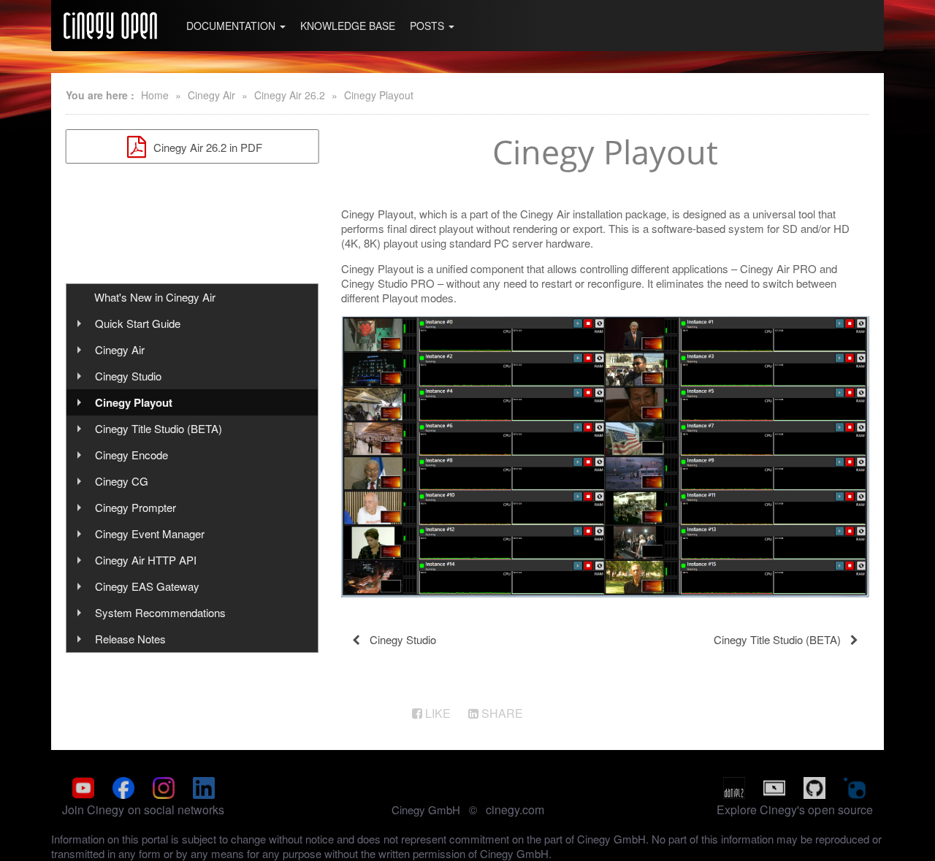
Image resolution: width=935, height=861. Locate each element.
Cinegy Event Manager (150, 533)
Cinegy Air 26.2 (289, 95)
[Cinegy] (110, 25)
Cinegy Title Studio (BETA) (158, 428)
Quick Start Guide (137, 323)
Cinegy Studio (128, 375)
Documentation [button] (232, 25)
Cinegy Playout (378, 95)
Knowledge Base (347, 25)
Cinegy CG (121, 481)
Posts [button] (428, 25)
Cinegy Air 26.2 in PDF (206, 147)
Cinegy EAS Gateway (147, 586)
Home (155, 95)
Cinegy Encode (131, 454)
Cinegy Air (211, 95)
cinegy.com (515, 809)
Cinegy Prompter (135, 507)
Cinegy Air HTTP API (145, 559)
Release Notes (130, 638)
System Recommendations (160, 612)
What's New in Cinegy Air (154, 297)
